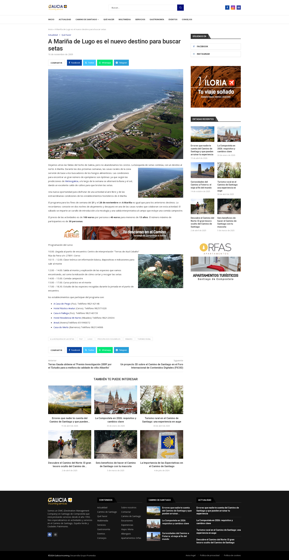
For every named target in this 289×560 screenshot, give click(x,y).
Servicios (140, 19)
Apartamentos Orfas (131, 538)
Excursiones (127, 521)
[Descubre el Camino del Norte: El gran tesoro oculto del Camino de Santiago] (69, 444)
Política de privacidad (209, 555)
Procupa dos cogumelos (109, 339)
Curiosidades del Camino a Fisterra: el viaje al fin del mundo (201, 185)
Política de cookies (232, 555)
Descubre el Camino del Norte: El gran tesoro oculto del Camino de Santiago (202, 222)
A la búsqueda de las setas (62, 339)
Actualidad (65, 19)
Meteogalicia (71, 181)
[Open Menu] (239, 7)
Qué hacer (108, 19)
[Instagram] (233, 7)
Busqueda (180, 8)
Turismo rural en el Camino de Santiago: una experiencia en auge (227, 186)
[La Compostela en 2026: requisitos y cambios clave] (115, 400)
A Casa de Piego (62, 303)
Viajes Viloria (127, 529)
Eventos (173, 19)
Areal (56, 322)
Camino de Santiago (86, 19)
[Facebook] (227, 7)
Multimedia (125, 19)
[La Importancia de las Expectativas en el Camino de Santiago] (161, 444)
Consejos (187, 19)
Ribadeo (128, 339)
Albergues (126, 534)
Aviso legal (191, 555)
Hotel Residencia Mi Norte (67, 317)
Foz (80, 339)
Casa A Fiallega (61, 313)
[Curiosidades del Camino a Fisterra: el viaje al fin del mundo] (202, 170)
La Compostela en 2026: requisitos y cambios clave (226, 148)
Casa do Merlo (61, 327)
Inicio (51, 19)
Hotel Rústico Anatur (64, 308)
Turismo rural (144, 339)
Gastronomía (157, 19)
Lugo (90, 339)
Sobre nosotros (128, 507)
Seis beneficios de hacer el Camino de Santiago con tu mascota (226, 222)
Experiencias (127, 525)
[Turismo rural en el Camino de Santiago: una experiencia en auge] (161, 400)
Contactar (126, 512)
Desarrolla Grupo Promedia (83, 555)
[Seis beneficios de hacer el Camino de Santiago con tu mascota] (115, 444)
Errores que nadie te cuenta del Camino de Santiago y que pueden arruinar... (177, 510)
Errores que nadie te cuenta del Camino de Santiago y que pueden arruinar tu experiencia (202, 150)
